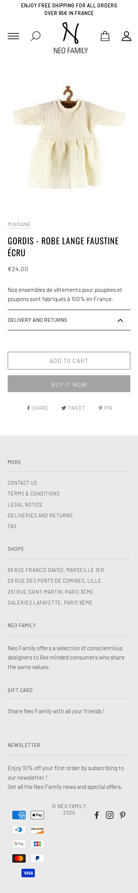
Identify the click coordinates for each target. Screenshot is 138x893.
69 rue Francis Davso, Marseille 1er (56, 570)
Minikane (19, 224)
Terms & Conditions (34, 493)
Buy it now (69, 384)
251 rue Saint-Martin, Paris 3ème (51, 592)
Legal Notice (25, 504)
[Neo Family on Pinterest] (123, 816)
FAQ (12, 526)
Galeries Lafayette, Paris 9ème (50, 602)
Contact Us (22, 482)
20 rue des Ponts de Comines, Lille (55, 580)
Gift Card (20, 690)
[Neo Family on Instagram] (110, 816)
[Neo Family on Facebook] (97, 816)
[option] (69, 139)
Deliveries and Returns (40, 515)
